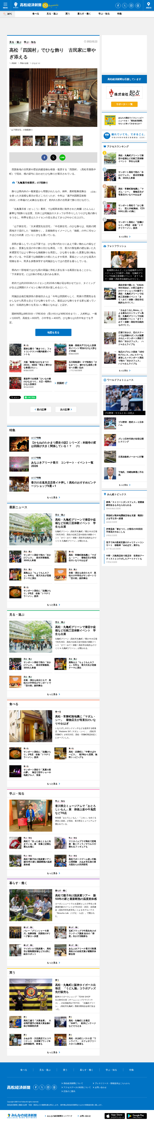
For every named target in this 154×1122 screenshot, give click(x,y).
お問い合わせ (100, 1087)
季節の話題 (24, 63)
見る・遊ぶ (52, 13)
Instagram (131, 5)
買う (67, 13)
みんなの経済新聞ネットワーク (22, 1116)
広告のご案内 (69, 1091)
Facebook (118, 5)
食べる (35, 13)
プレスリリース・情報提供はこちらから (112, 1083)
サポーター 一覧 (124, 104)
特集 (119, 13)
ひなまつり (36, 63)
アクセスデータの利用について (77, 1087)
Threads (137, 5)
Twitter (124, 5)
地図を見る (53, 332)
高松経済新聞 (27, 5)
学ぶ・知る (104, 13)
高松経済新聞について (73, 1083)
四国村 (14, 63)
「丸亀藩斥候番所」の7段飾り (31, 182)
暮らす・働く (84, 13)
